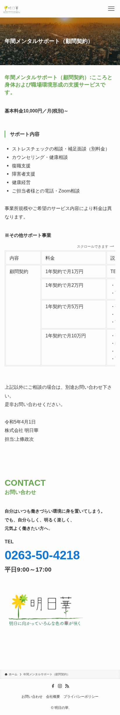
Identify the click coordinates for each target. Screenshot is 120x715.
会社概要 (53, 697)
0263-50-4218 (42, 555)
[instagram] (60, 686)
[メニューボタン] (111, 9)
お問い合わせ (32, 697)
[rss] (67, 686)
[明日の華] (12, 9)
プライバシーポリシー (80, 697)
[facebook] (53, 686)
